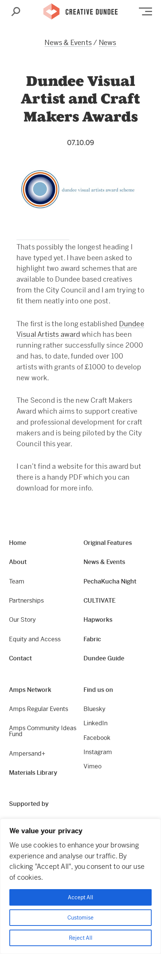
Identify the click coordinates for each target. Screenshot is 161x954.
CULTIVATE (99, 600)
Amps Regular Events (38, 709)
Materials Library (33, 773)
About (18, 562)
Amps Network (30, 690)
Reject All (80, 937)
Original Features (107, 543)
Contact (20, 658)
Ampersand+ (27, 754)
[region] (80, 886)
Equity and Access (35, 639)
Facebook (96, 738)
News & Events (68, 42)
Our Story (22, 620)
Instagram (97, 752)
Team (16, 581)
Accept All (80, 897)
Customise (80, 917)
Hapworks (97, 620)
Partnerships (26, 600)
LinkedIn (95, 723)
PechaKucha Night (109, 581)
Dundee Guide (103, 658)
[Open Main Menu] (145, 11)
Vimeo (92, 766)
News (107, 42)
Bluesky (94, 709)
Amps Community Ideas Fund (42, 731)
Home (17, 543)
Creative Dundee (80, 11)
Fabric (92, 639)
